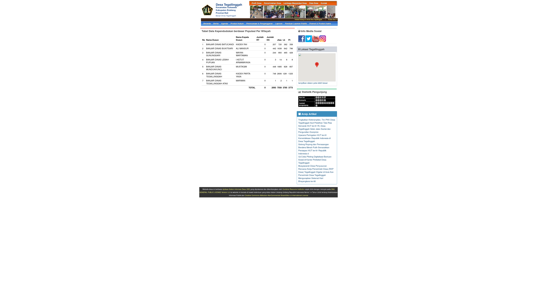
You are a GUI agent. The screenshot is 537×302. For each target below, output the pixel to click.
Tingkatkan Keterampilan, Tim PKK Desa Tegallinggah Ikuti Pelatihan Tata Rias (316, 121)
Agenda (224, 23)
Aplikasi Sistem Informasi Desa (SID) (236, 189)
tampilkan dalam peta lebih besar (313, 82)
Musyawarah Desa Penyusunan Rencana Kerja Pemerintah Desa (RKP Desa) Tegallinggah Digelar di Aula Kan (316, 168)
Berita (216, 23)
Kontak (324, 3)
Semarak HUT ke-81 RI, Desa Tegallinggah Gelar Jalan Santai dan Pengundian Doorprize (314, 128)
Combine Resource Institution (293, 189)
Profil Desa (256, 3)
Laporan (278, 23)
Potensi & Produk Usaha (320, 23)
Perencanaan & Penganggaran (259, 23)
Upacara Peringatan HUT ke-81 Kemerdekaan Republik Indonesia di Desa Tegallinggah (314, 138)
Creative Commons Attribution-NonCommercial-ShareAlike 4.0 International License (276, 195)
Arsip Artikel (308, 114)
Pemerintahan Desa (272, 3)
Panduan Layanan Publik (296, 23)
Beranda (207, 23)
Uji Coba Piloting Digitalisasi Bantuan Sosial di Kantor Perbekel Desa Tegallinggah (314, 159)
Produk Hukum (237, 23)
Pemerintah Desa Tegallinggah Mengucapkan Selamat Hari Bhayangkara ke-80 (312, 178)
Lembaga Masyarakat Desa (295, 3)
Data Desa (313, 3)
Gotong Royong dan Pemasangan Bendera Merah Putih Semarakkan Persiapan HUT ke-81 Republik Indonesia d (313, 149)
